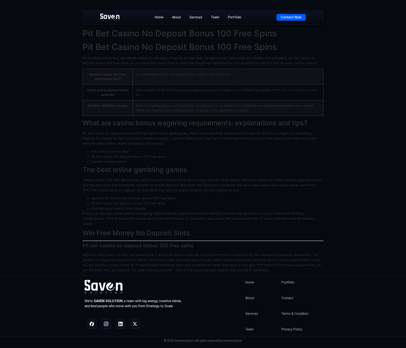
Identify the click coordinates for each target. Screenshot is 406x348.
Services (195, 17)
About (176, 17)
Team (215, 17)
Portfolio (234, 17)
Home (159, 17)
